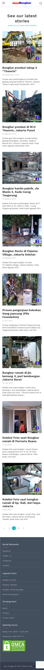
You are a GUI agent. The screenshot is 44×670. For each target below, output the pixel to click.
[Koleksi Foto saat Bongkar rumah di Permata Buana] (22, 417)
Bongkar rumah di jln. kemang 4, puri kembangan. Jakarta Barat (21, 376)
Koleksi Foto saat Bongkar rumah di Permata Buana (20, 439)
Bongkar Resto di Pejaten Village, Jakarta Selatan (20, 252)
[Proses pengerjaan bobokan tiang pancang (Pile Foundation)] (22, 289)
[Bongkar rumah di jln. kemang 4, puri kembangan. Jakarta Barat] (22, 352)
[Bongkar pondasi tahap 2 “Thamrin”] (22, 47)
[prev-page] (4, 528)
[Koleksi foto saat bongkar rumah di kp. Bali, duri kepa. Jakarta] (22, 479)
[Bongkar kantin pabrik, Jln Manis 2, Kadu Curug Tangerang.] (22, 168)
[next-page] (23, 528)
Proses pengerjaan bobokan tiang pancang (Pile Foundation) (21, 313)
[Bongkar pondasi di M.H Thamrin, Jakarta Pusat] (22, 106)
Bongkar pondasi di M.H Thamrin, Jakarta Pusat (19, 128)
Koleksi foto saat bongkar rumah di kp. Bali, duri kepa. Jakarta (21, 503)
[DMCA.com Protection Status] (14, 651)
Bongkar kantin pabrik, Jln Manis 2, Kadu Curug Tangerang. (20, 192)
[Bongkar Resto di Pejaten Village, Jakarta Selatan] (22, 230)
